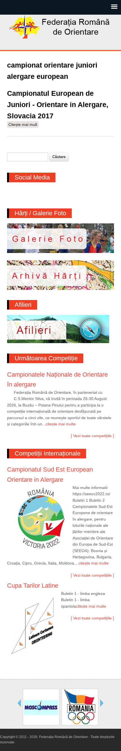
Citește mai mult (23, 125)
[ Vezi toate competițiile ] (92, 436)
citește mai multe (61, 424)
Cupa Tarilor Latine (32, 585)
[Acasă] (60, 37)
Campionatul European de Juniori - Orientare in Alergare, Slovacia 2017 (57, 104)
